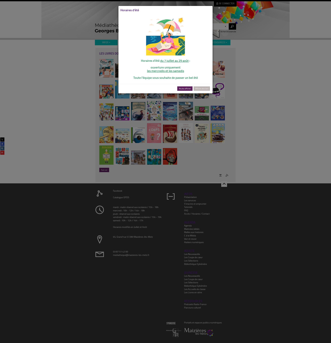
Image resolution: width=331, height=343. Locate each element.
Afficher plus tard (201, 88)
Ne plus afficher (185, 88)
